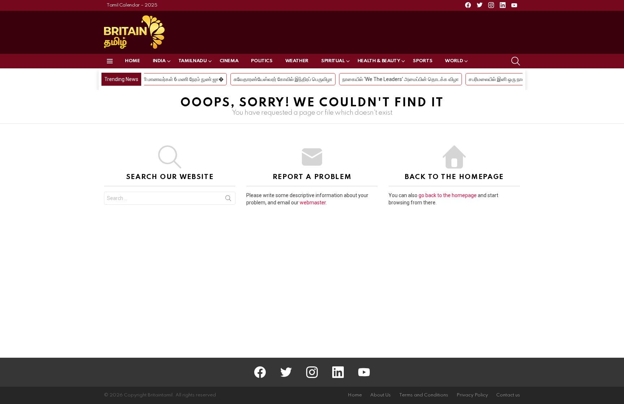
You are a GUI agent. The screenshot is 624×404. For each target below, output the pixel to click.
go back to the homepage (448, 195)
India (159, 61)
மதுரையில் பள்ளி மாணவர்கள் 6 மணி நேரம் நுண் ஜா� (160, 79)
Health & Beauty (379, 61)
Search (228, 200)
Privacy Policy (472, 395)
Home (132, 61)
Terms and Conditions (423, 395)
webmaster (313, 202)
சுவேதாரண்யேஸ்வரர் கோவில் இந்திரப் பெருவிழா (275, 79)
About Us (380, 395)
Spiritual (333, 61)
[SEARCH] (515, 61)
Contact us (508, 395)
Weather (296, 61)
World (454, 61)
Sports (422, 61)
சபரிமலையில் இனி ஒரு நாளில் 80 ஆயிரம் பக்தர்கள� (516, 79)
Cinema (229, 61)
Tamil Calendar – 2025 (132, 5)
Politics (261, 61)
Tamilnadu (192, 61)
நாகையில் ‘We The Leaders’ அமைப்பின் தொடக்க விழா (392, 79)
